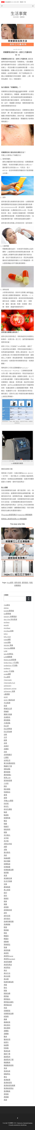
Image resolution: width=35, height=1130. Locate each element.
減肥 (5, 847)
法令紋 (6, 838)
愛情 (5, 795)
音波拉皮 (7, 1071)
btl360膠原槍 (9, 611)
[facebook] (2, 6)
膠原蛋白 (7, 999)
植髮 (5, 832)
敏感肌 (6, 815)
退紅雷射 (7, 1028)
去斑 (5, 743)
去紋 (5, 752)
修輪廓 (6, 711)
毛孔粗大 (7, 835)
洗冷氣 (6, 841)
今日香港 (7, 703)
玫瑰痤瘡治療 (9, 870)
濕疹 (5, 855)
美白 (5, 970)
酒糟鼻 (6, 1034)
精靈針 (6, 939)
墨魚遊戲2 (7, 775)
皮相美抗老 (8, 910)
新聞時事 (7, 818)
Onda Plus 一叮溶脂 (11, 663)
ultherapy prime (10, 688)
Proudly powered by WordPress (18, 1125)
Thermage (8, 680)
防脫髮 (6, 1048)
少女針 (6, 783)
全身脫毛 (7, 717)
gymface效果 (9, 631)
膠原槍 (6, 996)
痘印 (5, 893)
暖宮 (5, 821)
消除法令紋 (8, 844)
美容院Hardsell (9, 959)
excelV (6, 625)
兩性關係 (7, 720)
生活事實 (19, 14)
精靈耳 (6, 936)
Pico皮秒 (10, 583)
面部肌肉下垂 (9, 1060)
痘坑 (5, 896)
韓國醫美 (7, 1062)
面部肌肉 (7, 1057)
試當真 (6, 1016)
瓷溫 (5, 875)
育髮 (5, 985)
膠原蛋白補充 (9, 1002)
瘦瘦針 (6, 898)
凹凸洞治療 (8, 732)
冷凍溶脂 (7, 723)
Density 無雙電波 (10, 617)
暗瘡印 (6, 827)
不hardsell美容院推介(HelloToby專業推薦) (16, 515)
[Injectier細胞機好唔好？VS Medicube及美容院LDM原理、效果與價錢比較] (17, 569)
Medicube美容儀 (10, 660)
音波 (5, 1068)
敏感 (5, 812)
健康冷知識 (8, 714)
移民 (5, 933)
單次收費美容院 (9, 763)
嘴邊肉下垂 (8, 766)
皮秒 (5, 913)
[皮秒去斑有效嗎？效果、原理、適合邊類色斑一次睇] (17, 552)
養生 (5, 1077)
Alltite (6, 608)
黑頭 (5, 1100)
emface (6, 622)
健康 (16, 55)
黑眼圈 (6, 1097)
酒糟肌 (6, 1031)
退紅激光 (7, 1025)
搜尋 (28, 598)
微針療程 (7, 789)
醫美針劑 (7, 1039)
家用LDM (7, 778)
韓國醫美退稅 (9, 1065)
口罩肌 (6, 757)
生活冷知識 (8, 881)
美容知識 (7, 950)
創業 (5, 740)
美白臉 (6, 979)
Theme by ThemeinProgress (24, 1123)
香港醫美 (7, 1091)
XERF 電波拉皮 (9, 700)
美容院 (6, 953)
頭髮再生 (7, 1074)
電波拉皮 (7, 1051)
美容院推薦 (8, 962)
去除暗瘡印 (8, 755)
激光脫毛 (7, 852)
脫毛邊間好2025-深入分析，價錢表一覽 (15, 2)
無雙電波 (7, 864)
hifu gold (7, 637)
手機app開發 (8, 801)
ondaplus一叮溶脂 (10, 665)
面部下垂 (7, 1054)
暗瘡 (5, 824)
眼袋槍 (6, 930)
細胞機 (6, 942)
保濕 (5, 706)
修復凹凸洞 (8, 709)
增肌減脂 (7, 769)
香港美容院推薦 (9, 1085)
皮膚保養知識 (9, 921)
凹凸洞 (6, 726)
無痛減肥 (7, 858)
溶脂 (5, 850)
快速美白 (7, 792)
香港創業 (7, 1080)
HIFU (6, 634)
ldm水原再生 (8, 654)
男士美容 (7, 890)
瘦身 (5, 901)
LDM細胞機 (8, 657)
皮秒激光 (25, 583)
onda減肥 (7, 674)
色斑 (31, 583)
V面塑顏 (7, 694)
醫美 (5, 1037)
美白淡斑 (7, 976)
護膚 (5, 1019)
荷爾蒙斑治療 (9, 1014)
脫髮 (5, 991)
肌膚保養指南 (9, 982)
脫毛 (5, 988)
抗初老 (6, 804)
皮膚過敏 (7, 924)
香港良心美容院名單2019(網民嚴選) (14, 519)
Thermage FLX (9, 683)
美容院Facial (8, 956)
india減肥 (7, 640)
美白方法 (7, 973)
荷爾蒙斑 (17, 585)
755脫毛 (7, 605)
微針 (5, 786)
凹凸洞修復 (8, 729)
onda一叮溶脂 (9, 671)
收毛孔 (6, 806)
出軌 (5, 734)
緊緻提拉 (7, 944)
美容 (19, 55)
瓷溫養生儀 (8, 878)
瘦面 (5, 904)
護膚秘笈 (7, 1022)
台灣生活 (7, 760)
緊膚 (5, 947)
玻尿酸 (6, 873)
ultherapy (7, 686)
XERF (6, 697)
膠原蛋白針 (8, 1005)
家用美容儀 (8, 780)
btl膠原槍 (7, 614)
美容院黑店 (8, 965)
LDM (5, 651)
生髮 (5, 884)
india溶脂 (7, 642)
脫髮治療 (7, 993)
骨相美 (6, 1094)
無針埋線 (7, 861)
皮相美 (6, 907)
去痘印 (6, 746)
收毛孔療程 (8, 809)
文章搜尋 (6, 595)
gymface (7, 628)
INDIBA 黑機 (8, 645)
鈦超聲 (6, 1045)
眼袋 (5, 927)
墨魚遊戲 (7, 772)
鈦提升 (6, 1042)
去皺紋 (6, 749)
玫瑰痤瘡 (7, 867)
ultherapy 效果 (9, 691)
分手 (5, 737)
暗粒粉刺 (7, 829)
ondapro (7, 668)
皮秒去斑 (17, 583)
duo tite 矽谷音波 (10, 619)
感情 (5, 798)
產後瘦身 (7, 887)
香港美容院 (8, 1083)
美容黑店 (7, 967)
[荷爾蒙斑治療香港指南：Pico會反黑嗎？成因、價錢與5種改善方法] (17, 536)
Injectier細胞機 (9, 648)
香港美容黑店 (9, 1088)
